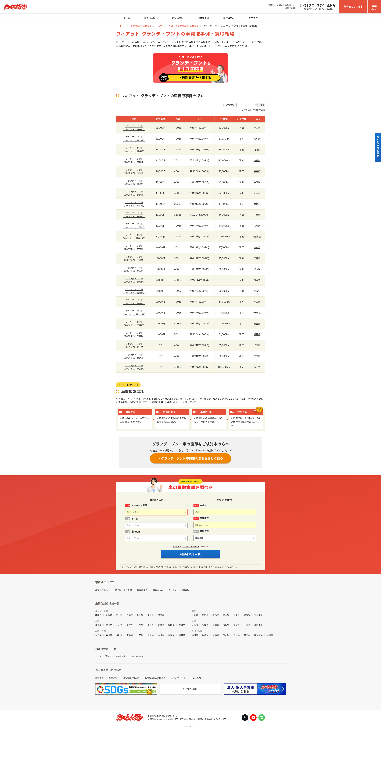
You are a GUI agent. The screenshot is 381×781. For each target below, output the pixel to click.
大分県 (236, 635)
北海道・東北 (101, 611)
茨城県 (195, 615)
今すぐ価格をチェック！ (378, 147)
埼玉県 (257, 128)
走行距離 (135, 531)
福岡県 (257, 291)
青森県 (257, 280)
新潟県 (98, 625)
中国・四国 (100, 631)
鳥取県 (98, 635)
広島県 (130, 635)
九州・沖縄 (197, 631)
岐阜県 (161, 625)
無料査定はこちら (353, 6)
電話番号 (204, 518)
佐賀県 (205, 635)
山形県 (150, 615)
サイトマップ (137, 656)
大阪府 (257, 225)
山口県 (140, 635)
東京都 (257, 171)
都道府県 (204, 531)
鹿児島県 (258, 635)
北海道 (98, 615)
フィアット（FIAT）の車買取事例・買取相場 (177, 26)
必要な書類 (177, 18)
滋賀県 (226, 625)
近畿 (194, 621)
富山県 (109, 625)
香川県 (257, 138)
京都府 (257, 160)
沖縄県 (270, 635)
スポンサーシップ (179, 678)
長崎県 (216, 635)
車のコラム (228, 18)
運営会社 (253, 18)
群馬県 (216, 615)
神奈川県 (257, 236)
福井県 (257, 149)
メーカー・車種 (139, 505)
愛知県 (182, 625)
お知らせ (197, 678)
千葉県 (257, 215)
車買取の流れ (151, 18)
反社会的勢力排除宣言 (155, 678)
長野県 (150, 625)
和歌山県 (258, 625)
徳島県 (150, 635)
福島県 (161, 615)
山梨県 (140, 625)
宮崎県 (247, 635)
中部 (97, 621)
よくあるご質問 (102, 656)
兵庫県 (257, 182)
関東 (194, 611)
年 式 (134, 518)
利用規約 (176, 546)
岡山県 (119, 635)
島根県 (109, 635)
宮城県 (130, 615)
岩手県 (119, 615)
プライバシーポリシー (190, 546)
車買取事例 (203, 18)
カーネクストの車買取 (178, 590)
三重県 (257, 323)
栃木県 (205, 615)
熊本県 (226, 635)
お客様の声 (120, 656)
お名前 (203, 505)
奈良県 (236, 625)
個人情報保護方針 (131, 678)
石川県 (119, 625)
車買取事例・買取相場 (141, 26)
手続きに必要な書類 (122, 590)
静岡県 (171, 625)
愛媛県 (171, 635)
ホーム (126, 18)
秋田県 (257, 367)
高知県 (182, 635)
